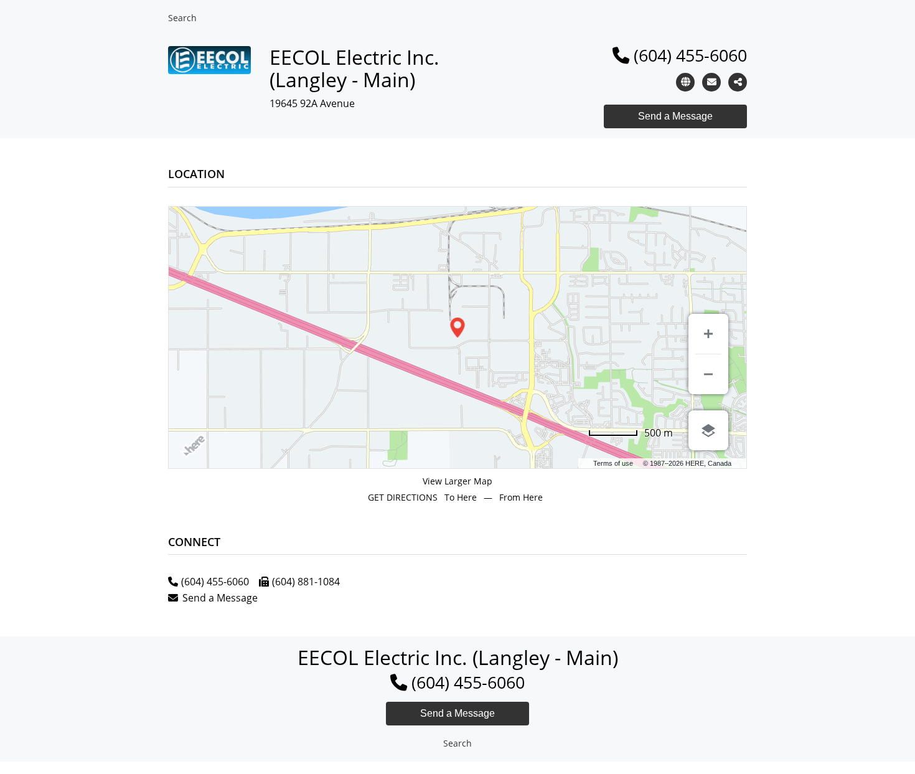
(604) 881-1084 (306, 581)
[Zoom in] (708, 334)
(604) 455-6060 (690, 55)
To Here (460, 497)
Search (182, 18)
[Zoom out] (708, 374)
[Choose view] (708, 430)
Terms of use (613, 463)
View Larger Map (457, 481)
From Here (521, 497)
